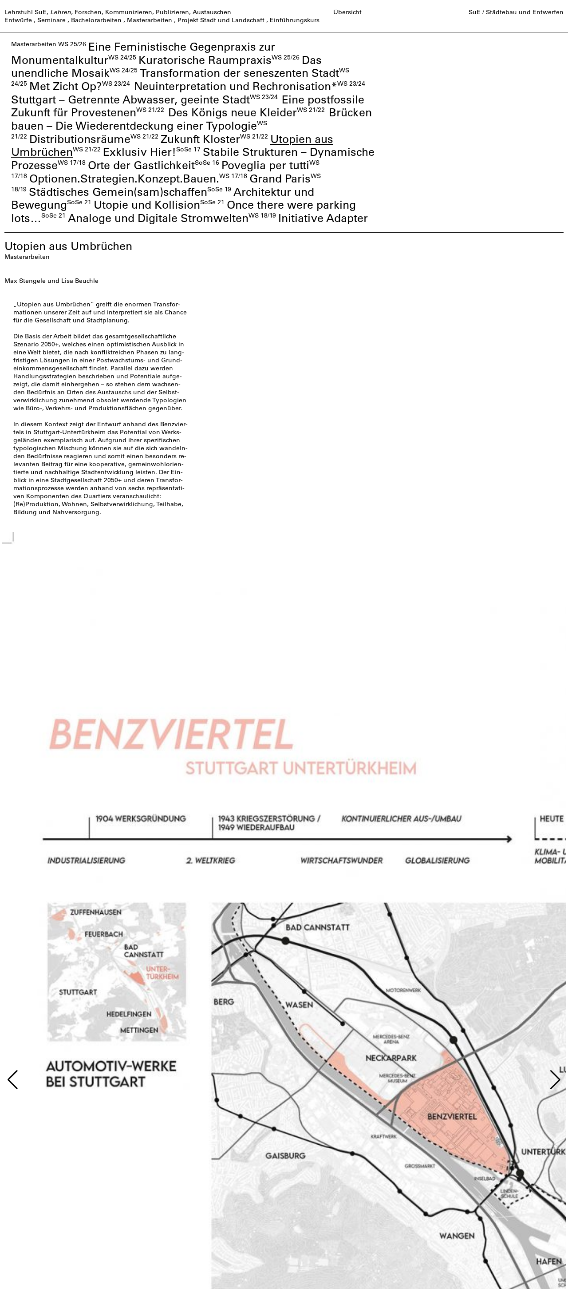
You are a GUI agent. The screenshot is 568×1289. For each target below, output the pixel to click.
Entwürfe (18, 20)
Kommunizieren (128, 12)
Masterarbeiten (149, 20)
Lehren (60, 12)
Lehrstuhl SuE (25, 12)
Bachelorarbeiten (96, 20)
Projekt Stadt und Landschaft (221, 20)
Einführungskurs (295, 20)
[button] (13, 1080)
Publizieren (172, 12)
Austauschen (212, 12)
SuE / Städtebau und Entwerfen (516, 12)
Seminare (51, 20)
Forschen (88, 12)
